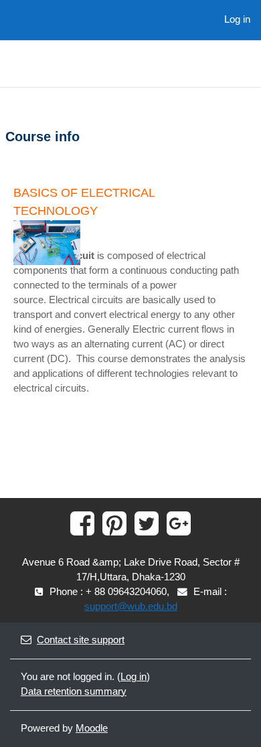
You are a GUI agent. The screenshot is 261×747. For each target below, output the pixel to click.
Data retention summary (73, 691)
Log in (237, 19)
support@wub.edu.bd (130, 606)
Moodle (92, 728)
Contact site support (80, 640)
